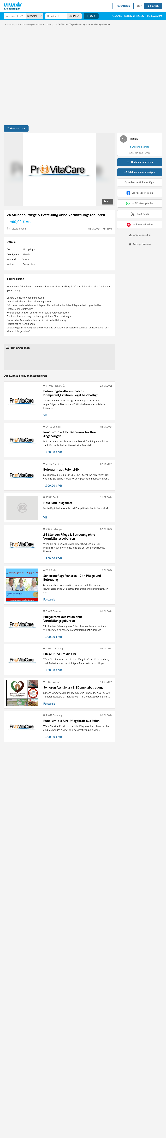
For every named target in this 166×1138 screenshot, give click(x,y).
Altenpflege (50, 24)
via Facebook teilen (142, 192)
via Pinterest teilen (142, 224)
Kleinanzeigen (11, 24)
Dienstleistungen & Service (31, 24)
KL (123, 139)
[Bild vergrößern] (59, 169)
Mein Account (154, 15)
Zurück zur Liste (16, 128)
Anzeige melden (141, 235)
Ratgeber (140, 15)
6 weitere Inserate (139, 146)
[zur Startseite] (13, 6)
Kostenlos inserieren (123, 15)
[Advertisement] (137, 271)
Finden (91, 15)
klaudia (134, 138)
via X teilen (143, 213)
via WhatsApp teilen (142, 203)
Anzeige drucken (142, 244)
